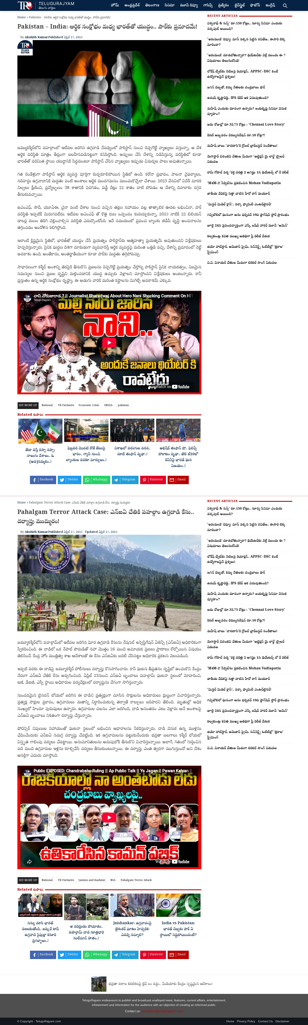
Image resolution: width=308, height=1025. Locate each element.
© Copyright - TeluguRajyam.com (39, 1021)
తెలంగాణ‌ (152, 5)
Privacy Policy (246, 1021)
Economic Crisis (89, 405)
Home (21, 18)
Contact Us (265, 1021)
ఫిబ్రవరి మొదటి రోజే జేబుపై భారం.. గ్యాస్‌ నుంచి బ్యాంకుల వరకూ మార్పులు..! (86, 454)
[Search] (285, 5)
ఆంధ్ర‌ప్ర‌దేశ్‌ (132, 5)
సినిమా (170, 5)
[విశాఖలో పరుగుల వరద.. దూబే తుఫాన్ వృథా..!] (132, 431)
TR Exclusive (66, 405)
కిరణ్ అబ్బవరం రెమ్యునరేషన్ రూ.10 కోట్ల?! (236, 135)
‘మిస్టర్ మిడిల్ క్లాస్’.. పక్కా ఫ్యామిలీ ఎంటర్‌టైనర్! (239, 204)
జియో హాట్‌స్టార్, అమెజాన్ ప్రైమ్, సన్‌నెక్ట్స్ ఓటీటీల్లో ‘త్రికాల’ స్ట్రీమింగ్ (245, 250)
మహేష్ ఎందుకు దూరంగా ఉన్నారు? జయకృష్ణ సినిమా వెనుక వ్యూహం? (247, 112)
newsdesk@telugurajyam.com (162, 1011)
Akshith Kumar (36, 37)
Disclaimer (282, 1021)
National (47, 405)
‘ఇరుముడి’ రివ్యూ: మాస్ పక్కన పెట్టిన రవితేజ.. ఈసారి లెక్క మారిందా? (246, 42)
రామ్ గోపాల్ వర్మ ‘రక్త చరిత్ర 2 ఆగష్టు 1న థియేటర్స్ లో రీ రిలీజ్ (248, 172)
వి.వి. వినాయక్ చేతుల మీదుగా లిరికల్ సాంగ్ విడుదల (242, 263)
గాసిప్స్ (208, 5)
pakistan (123, 405)
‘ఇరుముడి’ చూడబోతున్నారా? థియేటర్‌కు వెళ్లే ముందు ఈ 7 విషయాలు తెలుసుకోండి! (246, 58)
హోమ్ (115, 5)
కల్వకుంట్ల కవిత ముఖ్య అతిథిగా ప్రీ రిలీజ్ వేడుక (238, 236)
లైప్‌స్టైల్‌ (240, 5)
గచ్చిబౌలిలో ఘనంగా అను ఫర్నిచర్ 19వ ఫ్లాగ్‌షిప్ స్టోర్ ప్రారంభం (248, 215)
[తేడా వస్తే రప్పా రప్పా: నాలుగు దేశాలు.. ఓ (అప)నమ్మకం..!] (40, 432)
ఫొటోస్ (255, 5)
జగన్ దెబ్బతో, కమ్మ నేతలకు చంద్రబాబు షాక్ (236, 87)
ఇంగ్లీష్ (270, 5)
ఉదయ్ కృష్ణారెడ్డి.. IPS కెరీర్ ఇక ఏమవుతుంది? (238, 98)
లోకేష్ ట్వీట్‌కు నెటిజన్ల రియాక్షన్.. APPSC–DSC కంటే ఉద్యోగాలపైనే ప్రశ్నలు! (242, 74)
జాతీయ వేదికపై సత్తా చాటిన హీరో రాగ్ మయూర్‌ (238, 194)
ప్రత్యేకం (223, 5)
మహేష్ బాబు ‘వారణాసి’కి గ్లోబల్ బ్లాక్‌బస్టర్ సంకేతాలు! (242, 146)
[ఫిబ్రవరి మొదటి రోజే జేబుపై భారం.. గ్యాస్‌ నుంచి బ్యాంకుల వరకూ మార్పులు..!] (86, 431)
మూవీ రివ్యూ (189, 5)
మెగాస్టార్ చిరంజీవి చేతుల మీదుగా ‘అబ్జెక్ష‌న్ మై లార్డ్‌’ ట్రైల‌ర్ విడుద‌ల (245, 160)
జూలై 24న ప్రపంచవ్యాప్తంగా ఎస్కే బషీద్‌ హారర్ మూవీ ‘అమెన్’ (247, 226)
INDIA (108, 405)
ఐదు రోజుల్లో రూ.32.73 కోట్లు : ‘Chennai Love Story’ (246, 125)
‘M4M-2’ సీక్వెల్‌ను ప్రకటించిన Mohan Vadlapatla (244, 183)
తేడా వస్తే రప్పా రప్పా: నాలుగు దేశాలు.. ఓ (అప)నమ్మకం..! (40, 456)
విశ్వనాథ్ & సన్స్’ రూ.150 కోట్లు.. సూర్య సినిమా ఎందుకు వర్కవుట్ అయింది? (244, 26)
